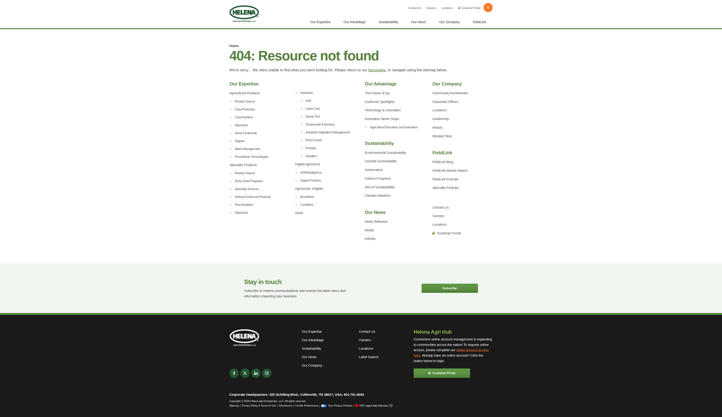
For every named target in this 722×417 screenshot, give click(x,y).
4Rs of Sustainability (379, 187)
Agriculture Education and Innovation (394, 127)
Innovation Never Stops (382, 119)
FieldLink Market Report (449, 170)
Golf (308, 100)
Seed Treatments (246, 133)
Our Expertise (320, 22)
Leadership (440, 119)
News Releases (376, 221)
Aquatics (311, 156)
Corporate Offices (445, 102)
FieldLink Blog (442, 162)
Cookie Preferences (306, 405)
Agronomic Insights (309, 189)
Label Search (368, 357)
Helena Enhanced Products (253, 196)
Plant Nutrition (244, 204)
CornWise (306, 204)
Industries (306, 92)
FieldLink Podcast (445, 179)
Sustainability (388, 22)
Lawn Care (313, 108)
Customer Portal (470, 7)
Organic (240, 141)
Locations (447, 7)
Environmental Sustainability (385, 153)
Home (233, 46)
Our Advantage (355, 22)
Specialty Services (247, 189)
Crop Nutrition (244, 117)
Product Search (245, 101)
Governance (374, 170)
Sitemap (234, 405)
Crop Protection (245, 109)
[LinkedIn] (256, 373)
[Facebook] (234, 373)
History (437, 127)
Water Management (247, 148)
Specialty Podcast (445, 188)
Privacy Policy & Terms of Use (259, 405)
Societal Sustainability (381, 161)
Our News (418, 22)
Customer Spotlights (379, 102)
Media (369, 230)
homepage (377, 70)
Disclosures (285, 405)
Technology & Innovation (383, 110)
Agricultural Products (245, 93)
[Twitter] (245, 373)
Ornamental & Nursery (320, 124)
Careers (431, 7)
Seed (299, 213)
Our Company (449, 22)
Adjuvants (241, 125)
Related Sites (442, 136)
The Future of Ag (377, 93)
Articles (370, 239)
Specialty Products (243, 165)
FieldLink (479, 22)
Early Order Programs (249, 181)
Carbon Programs (378, 178)
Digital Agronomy (307, 164)
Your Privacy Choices (340, 405)
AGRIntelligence (311, 172)
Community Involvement (450, 93)
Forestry (311, 148)
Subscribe (450, 288)
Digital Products (310, 180)
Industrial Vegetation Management (328, 132)
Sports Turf (313, 116)
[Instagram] (267, 373)
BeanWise (307, 196)
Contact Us (414, 7)
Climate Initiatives (378, 195)
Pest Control (314, 140)
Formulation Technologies (251, 156)
